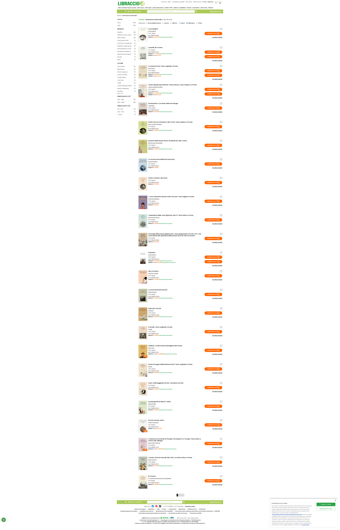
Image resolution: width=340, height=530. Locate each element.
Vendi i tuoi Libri (197, 2)
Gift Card (204, 8)
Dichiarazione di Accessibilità (164, 511)
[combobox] (171, 11)
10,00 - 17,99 (126, 112)
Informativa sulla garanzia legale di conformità (152, 513)
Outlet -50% (169, 8)
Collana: (141, 20)
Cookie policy (172, 509)
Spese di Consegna (140, 509)
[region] (303, 512)
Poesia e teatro (126, 37)
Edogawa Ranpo (152, 161)
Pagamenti (151, 509)
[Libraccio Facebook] (152, 507)
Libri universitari (158, 8)
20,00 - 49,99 (126, 102)
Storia (126, 59)
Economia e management (126, 43)
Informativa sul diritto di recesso (177, 513)
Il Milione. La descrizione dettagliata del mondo (165, 346)
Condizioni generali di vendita (128, 511)
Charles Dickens (126, 77)
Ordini (169, 2)
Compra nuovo (212, 33)
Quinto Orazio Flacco (153, 217)
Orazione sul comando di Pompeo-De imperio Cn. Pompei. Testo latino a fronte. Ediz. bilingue (174, 440)
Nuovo (126, 22)
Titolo (200, 23)
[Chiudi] (335, 500)
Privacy (164, 509)
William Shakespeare (126, 88)
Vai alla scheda (217, 37)
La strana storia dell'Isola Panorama (161, 159)
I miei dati (163, 2)
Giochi (189, 8)
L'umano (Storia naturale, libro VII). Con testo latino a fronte (170, 458)
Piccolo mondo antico (156, 420)
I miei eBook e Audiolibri (178, 2)
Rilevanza (191, 23)
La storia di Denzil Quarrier (157, 290)
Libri (125, 11)
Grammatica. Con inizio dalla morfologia (163, 103)
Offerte (210, 8)
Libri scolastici (127, 8)
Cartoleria (196, 8)
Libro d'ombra (153, 271)
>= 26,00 (126, 114)
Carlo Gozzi (126, 80)
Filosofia (126, 57)
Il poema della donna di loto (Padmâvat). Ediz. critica (167, 141)
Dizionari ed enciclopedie (126, 54)
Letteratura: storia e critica (126, 35)
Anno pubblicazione (154, 23)
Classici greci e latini (126, 40)
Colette (126, 83)
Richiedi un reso (192, 509)
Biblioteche (182, 509)
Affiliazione (202, 509)
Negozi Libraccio (215, 11)
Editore (174, 23)
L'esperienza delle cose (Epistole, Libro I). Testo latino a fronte (170, 215)
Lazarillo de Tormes (155, 48)
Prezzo (182, 23)
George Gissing (152, 292)
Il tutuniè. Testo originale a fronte (160, 327)
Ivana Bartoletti (167, 478)
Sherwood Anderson (153, 199)
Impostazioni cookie (326, 509)
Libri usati (148, 8)
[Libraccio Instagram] (156, 507)
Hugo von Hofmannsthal (155, 124)
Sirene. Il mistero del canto (157, 178)
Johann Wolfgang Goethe (126, 85)
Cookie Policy (305, 525)
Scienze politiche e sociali (126, 48)
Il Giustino (151, 253)
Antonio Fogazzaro (126, 72)
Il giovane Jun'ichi (154, 308)
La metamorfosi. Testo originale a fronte (163, 66)
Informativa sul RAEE (195, 513)
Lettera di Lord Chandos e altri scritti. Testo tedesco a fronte (170, 122)
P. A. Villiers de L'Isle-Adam (155, 478)
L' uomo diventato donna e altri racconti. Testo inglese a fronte (171, 197)
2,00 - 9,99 (126, 109)
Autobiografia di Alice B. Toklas (159, 402)
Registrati (210, 2)
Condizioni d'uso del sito (146, 511)
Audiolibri (182, 8)
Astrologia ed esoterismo (126, 51)
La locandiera (153, 29)
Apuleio (150, 366)
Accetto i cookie (326, 504)
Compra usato (212, 57)
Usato (126, 25)
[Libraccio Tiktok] (160, 507)
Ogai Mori (150, 310)
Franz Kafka (151, 68)
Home (119, 15)
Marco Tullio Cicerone (154, 443)
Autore (166, 23)
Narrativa (126, 32)
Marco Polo (151, 348)
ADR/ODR (197, 511)
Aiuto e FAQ (189, 2)
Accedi (204, 2)
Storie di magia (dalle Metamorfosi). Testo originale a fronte (170, 364)
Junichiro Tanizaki (126, 74)
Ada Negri (126, 91)
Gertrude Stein (152, 404)
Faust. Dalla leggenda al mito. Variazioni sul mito (165, 383)
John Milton (151, 105)
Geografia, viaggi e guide (126, 46)
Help (158, 509)
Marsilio (153, 33)
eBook (176, 8)
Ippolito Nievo (126, 69)
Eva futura (152, 476)
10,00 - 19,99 (126, 99)
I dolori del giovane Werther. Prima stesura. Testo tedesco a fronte (172, 85)
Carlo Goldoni (126, 66)
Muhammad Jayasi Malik (155, 143)
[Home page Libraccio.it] (131, 5)
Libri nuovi (140, 8)
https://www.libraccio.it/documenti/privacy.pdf (287, 514)
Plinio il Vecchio (152, 460)
